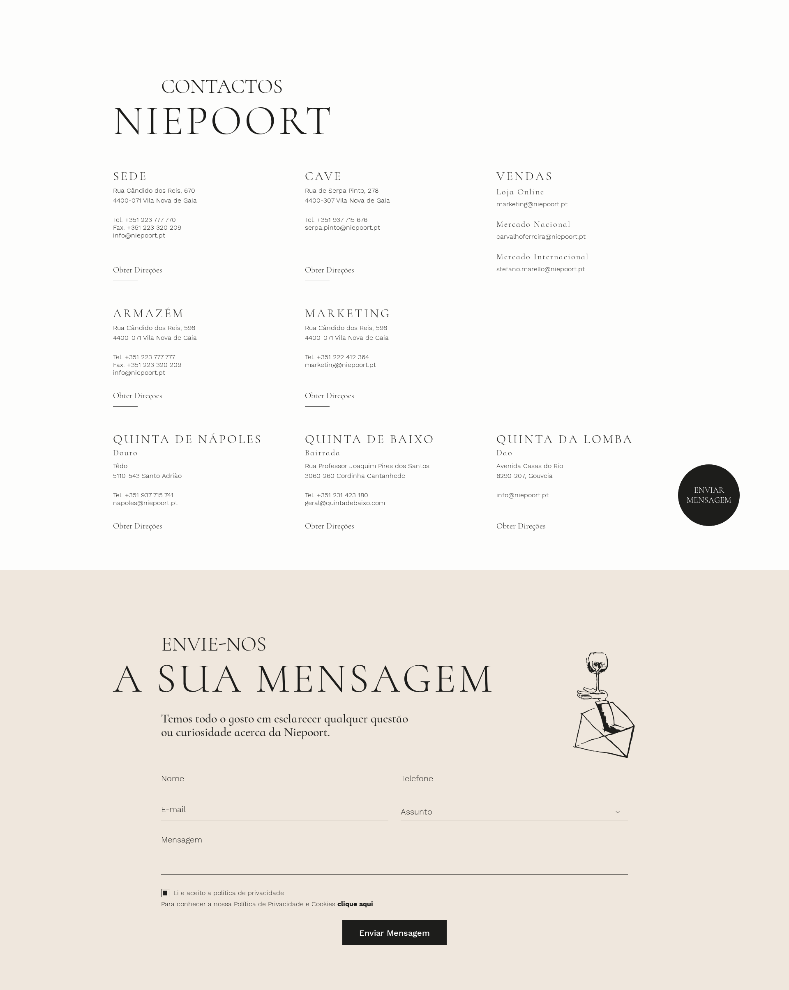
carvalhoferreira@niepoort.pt (541, 236)
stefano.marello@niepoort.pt (540, 269)
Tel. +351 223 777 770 (144, 220)
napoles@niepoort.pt (145, 503)
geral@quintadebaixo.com (345, 503)
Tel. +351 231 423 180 (336, 495)
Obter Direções (137, 270)
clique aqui (355, 904)
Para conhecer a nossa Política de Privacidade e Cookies (267, 904)
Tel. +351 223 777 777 (144, 357)
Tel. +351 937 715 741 (143, 495)
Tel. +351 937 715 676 (336, 220)
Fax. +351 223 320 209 (147, 227)
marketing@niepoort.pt (532, 204)
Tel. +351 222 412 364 (337, 357)
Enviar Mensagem (709, 495)
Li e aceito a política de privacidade (228, 893)
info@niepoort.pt (139, 235)
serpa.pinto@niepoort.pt (342, 227)
